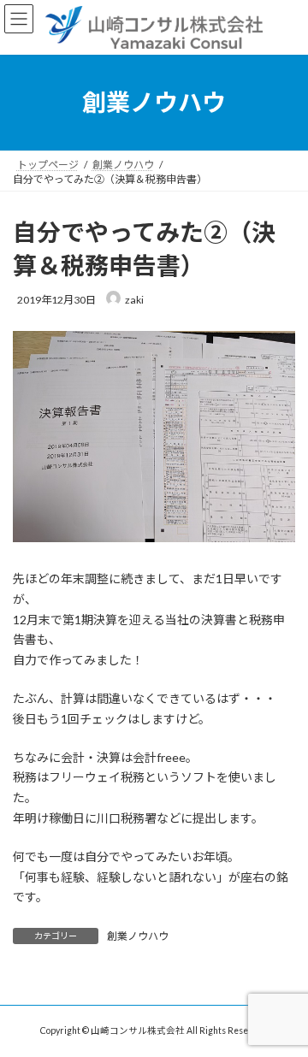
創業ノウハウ (138, 936)
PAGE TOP (283, 1007)
